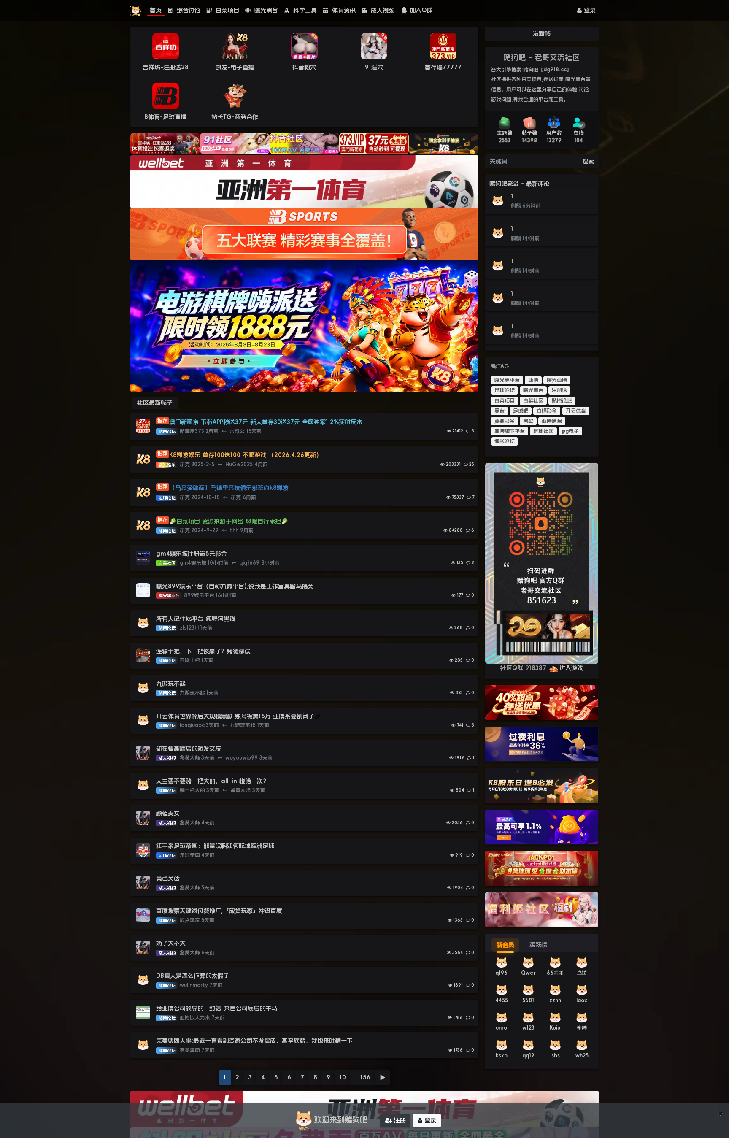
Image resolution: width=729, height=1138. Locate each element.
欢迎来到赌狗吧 (340, 1120)
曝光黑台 (265, 10)
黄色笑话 (168, 878)
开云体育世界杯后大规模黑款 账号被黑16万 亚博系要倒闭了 (235, 716)
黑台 (499, 411)
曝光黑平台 (507, 380)
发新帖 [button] (542, 33)
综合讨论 (187, 10)
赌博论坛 (562, 400)
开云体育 (576, 411)
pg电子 (570, 431)
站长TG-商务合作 (234, 117)
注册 (399, 1120)
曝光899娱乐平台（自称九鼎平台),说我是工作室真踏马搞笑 (234, 586)
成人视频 (381, 10)
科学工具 (304, 10)
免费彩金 (504, 421)
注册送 (559, 390)
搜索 (588, 161)
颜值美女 (168, 813)
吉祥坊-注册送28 (166, 67)
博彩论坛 (504, 441)
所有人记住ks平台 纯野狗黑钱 (195, 619)
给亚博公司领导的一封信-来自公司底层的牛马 (217, 1008)
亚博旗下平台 (509, 431)
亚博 (533, 380)
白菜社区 (533, 400)
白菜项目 (226, 10)
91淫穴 (374, 67)
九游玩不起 (171, 684)
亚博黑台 (552, 421)
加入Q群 (421, 10)
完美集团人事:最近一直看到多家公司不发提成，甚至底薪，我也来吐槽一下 (254, 1040)
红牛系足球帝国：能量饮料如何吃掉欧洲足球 (215, 846)
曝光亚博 (557, 380)
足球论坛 (504, 390)
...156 (362, 1077)
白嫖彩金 (547, 411)
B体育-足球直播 (165, 117)
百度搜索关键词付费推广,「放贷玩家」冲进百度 (219, 911)
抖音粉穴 (304, 67)
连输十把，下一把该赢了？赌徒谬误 (203, 651)
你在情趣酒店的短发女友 (188, 748)
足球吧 (520, 411)
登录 (589, 10)
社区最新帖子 (155, 402)
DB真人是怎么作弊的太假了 (192, 976)
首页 (156, 10)
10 (343, 1077)
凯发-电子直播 (235, 67)
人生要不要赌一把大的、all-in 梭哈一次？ (212, 781)
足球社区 (543, 431)
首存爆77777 (443, 67)
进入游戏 (571, 668)
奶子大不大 (171, 943)
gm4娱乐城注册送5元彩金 (191, 554)
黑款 (528, 421)
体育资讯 (343, 10)
